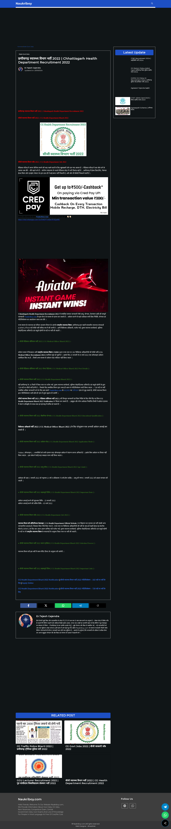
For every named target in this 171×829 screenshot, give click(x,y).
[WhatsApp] (165, 815)
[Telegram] (125, 805)
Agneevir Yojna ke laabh (140, 88)
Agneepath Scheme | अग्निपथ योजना (142, 109)
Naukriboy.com (42, 217)
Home (19, 46)
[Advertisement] (63, 27)
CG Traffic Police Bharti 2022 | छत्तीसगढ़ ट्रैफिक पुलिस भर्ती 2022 (35, 747)
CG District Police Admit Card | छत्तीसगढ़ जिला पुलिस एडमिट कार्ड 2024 (141, 70)
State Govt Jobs (28, 46)
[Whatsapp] (133, 805)
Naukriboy (24, 3)
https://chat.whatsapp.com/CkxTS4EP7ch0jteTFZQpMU (39, 220)
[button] (152, 3)
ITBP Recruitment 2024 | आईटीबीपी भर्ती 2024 (141, 59)
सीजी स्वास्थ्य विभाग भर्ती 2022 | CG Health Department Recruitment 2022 (86, 782)
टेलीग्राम (75, 390)
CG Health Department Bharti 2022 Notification (38, 580)
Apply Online (28, 583)
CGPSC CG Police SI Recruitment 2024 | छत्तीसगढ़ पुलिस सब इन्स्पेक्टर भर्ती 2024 (141, 80)
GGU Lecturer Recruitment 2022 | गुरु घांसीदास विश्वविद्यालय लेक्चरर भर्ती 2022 (37, 782)
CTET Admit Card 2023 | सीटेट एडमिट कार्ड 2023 (140, 99)
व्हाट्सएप (67, 390)
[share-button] (165, 823)
